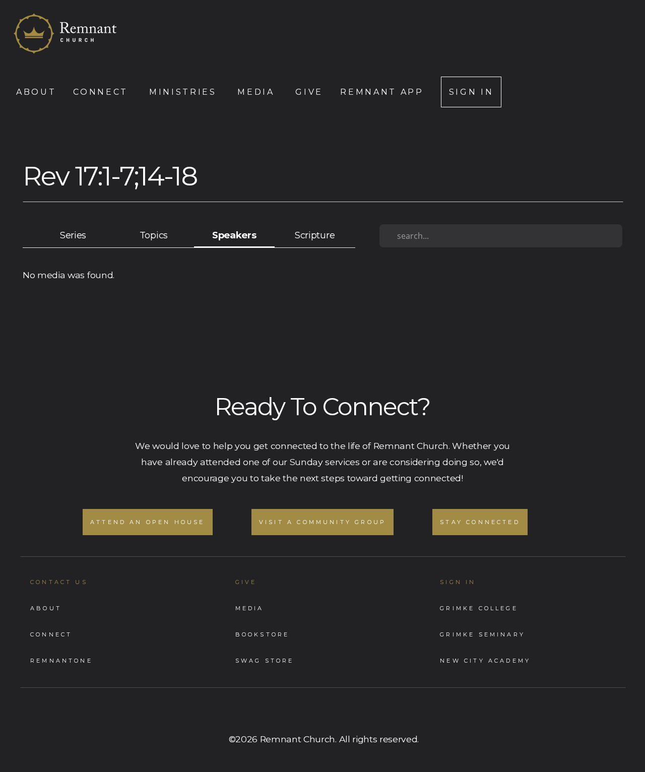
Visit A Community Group (322, 522)
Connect (102, 92)
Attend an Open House (147, 522)
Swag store (264, 660)
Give (309, 92)
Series (73, 235)
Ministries (184, 92)
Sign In (471, 92)
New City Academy (485, 660)
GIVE (246, 582)
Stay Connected (480, 522)
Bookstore (262, 634)
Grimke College (479, 608)
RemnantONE (61, 660)
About (36, 92)
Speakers (234, 235)
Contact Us (59, 582)
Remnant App (381, 92)
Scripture (315, 235)
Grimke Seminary (482, 634)
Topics (154, 235)
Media (257, 92)
